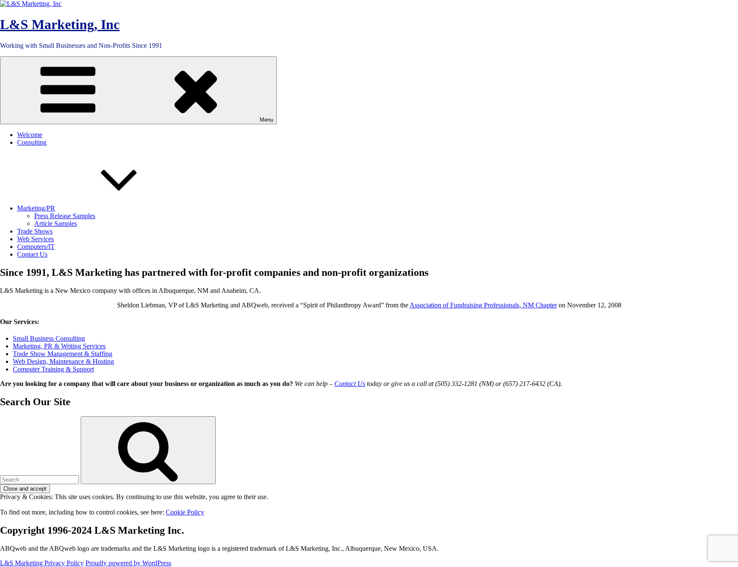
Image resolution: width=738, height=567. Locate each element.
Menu (266, 120)
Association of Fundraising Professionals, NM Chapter (483, 305)
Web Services (35, 239)
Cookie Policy (185, 512)
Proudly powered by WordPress (128, 563)
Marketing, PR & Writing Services (59, 346)
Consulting (32, 142)
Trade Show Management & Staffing (62, 353)
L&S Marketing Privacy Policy (42, 563)
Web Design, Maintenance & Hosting (63, 361)
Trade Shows (35, 231)
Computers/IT (36, 246)
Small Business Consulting (49, 338)
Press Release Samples (64, 215)
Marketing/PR (36, 208)
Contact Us (32, 254)
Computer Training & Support (53, 369)
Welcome (29, 134)
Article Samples (55, 223)
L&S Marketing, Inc (60, 24)
